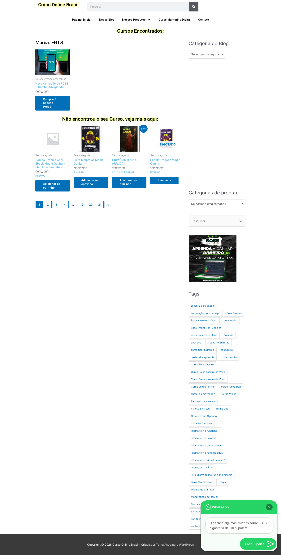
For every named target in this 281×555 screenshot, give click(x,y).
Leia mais (164, 180)
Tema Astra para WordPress (175, 544)
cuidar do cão (229, 357)
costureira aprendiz (202, 357)
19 (82, 204)
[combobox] (217, 204)
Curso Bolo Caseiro (202, 364)
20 (91, 204)
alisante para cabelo (203, 305)
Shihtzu (195, 511)
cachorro (196, 342)
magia (222, 482)
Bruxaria (228, 335)
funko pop (222, 408)
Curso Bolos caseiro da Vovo (208, 371)
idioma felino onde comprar (207, 445)
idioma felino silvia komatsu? (208, 460)
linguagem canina (201, 467)
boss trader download (204, 335)
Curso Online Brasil (58, 4)
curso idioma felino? (203, 393)
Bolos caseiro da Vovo (204, 320)
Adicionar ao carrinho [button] (51, 185)
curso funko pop (231, 386)
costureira (227, 349)
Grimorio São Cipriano (204, 416)
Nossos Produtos (133, 19)
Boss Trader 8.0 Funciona (206, 327)
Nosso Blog (107, 19)
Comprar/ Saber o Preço (49, 103)
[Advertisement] (217, 124)
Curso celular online (203, 386)
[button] (269, 507)
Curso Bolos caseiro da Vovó (208, 379)
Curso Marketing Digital (175, 19)
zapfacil (195, 526)
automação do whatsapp (205, 313)
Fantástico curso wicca (204, 401)
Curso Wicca (228, 393)
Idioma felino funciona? (204, 430)
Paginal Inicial (81, 19)
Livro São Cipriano (201, 482)
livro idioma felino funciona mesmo (211, 474)
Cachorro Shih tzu (218, 342)
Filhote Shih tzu (200, 408)
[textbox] (215, 204)
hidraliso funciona (201, 423)
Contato (203, 19)
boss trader (230, 320)
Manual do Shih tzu (202, 489)
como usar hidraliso (202, 349)
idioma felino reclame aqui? (207, 452)
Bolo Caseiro (234, 313)
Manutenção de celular (204, 496)
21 (99, 204)
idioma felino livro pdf (204, 437)
